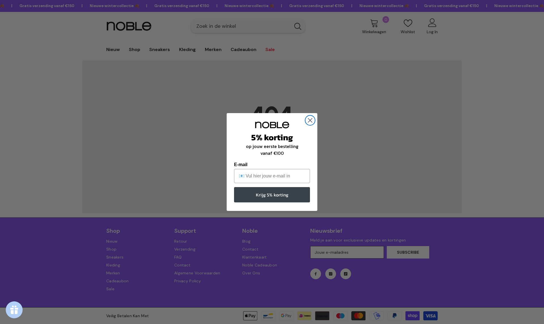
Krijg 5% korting (272, 194)
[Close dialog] (310, 120)
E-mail (240, 164)
